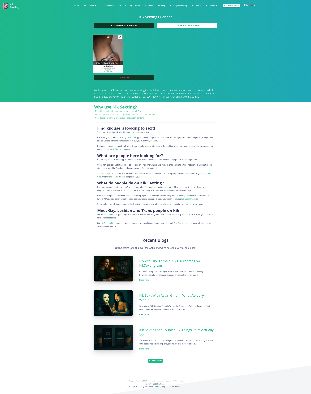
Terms (160, 381)
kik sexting (117, 90)
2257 (168, 381)
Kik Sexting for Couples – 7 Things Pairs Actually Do (176, 331)
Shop (163, 6)
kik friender (141, 93)
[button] (90, 5)
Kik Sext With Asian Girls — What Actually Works (171, 297)
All (78, 6)
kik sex (138, 111)
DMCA (144, 381)
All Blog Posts (155, 361)
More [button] (196, 6)
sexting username (128, 137)
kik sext (114, 177)
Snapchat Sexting (180, 6)
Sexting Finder (110, 214)
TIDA (175, 381)
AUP (137, 381)
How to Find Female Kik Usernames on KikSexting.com (169, 263)
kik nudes (116, 114)
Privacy (153, 381)
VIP (124, 6)
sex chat (170, 96)
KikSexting (161, 384)
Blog (131, 381)
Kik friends (116, 149)
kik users (186, 214)
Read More (144, 280)
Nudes (150, 6)
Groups (137, 6)
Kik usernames (188, 199)
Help (181, 381)
